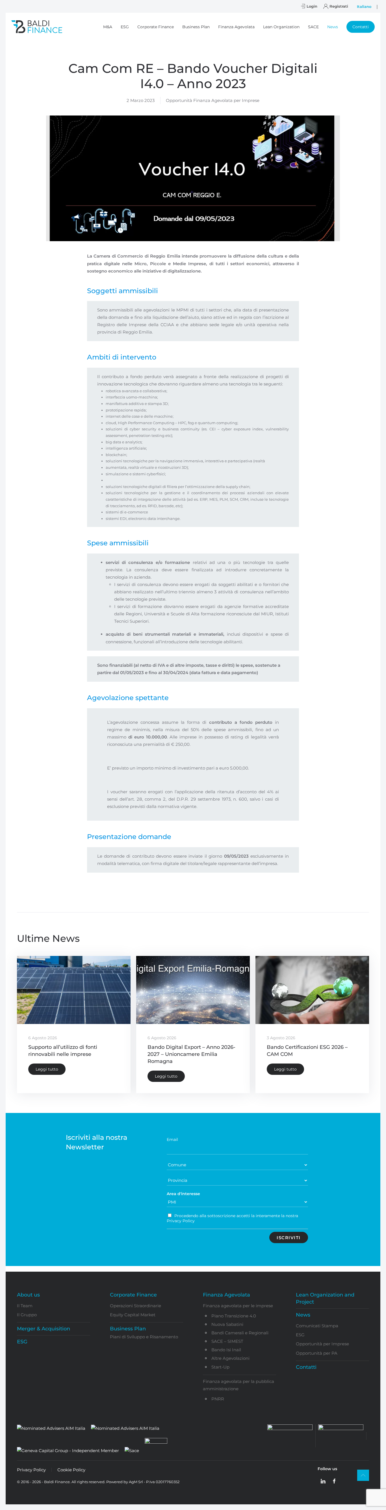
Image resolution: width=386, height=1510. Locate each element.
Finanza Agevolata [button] (236, 26)
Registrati (338, 6)
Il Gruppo (27, 1314)
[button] (360, 27)
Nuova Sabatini (227, 1324)
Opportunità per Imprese (322, 1343)
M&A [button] (107, 26)
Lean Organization (281, 26)
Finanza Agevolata (226, 1295)
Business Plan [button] (196, 26)
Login (312, 6)
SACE (313, 26)
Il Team (24, 1305)
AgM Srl (136, 1482)
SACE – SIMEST (227, 1341)
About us (28, 1295)
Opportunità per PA (316, 1353)
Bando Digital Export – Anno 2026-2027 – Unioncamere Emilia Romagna (191, 1054)
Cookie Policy (71, 1469)
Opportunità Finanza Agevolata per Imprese (212, 100)
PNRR (217, 1399)
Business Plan (128, 1329)
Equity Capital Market (132, 1314)
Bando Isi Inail (226, 1349)
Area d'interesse (183, 1193)
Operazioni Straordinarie (135, 1305)
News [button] (332, 26)
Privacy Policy (31, 1469)
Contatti (306, 1367)
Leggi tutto (47, 1069)
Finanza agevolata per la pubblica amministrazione (238, 1385)
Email (172, 1139)
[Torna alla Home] (36, 27)
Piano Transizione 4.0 (233, 1316)
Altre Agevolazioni (230, 1358)
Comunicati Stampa (317, 1325)
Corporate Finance (133, 1295)
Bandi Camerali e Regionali (239, 1332)
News (303, 1315)
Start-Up (220, 1367)
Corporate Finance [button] (155, 26)
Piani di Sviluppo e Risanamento (144, 1336)
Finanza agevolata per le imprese (238, 1305)
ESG (125, 26)
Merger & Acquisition (43, 1329)
